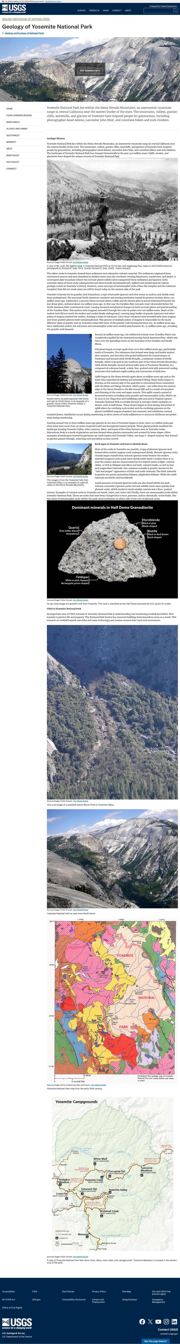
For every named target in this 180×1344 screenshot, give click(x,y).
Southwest (13, 135)
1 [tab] (86, 96)
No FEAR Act (8, 1299)
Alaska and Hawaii (17, 129)
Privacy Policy (99, 1291)
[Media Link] (112, 209)
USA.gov (36, 1299)
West (9, 149)
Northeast (12, 155)
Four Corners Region (19, 115)
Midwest (11, 142)
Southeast (12, 162)
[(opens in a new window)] (142, 1321)
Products (94, 10)
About (128, 10)
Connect (116, 10)
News (106, 10)
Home (9, 109)
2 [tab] (90, 96)
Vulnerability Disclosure (74, 1299)
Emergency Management (158, 1300)
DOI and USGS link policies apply (161, 1292)
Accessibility (8, 1291)
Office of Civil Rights (12, 1308)
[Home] (14, 12)
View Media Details (80, 262)
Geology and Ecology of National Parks (26, 19)
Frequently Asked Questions (163, 6)
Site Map (126, 1291)
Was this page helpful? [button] (155, 1341)
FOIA (34, 1291)
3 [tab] (94, 96)
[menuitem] (81, 8)
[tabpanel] (90, 69)
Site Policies (68, 1291)
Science (81, 10)
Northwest (13, 122)
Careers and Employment (98, 1300)
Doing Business (129, 1299)
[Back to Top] (170, 1334)
